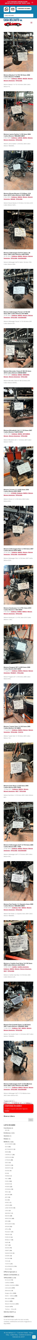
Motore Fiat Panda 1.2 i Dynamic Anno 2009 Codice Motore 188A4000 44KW (18, 905)
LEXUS (7, 1210)
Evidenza (14, 78)
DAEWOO (7, 1165)
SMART (7, 1250)
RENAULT (7, 1240)
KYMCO (7, 1202)
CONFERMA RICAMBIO (23, 8)
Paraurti (7, 1306)
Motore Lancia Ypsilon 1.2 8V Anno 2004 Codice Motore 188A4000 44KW (17, 135)
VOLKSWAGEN (22, 258)
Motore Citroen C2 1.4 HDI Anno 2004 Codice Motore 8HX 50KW (16, 490)
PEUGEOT (13, 673)
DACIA (7, 1162)
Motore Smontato (9, 80)
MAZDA (25, 78)
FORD (6, 1181)
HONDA (19, 611)
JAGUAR (7, 1194)
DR (6, 1173)
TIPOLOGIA (18, 80)
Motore (30, 78)
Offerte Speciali (9, 1272)
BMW (6, 1152)
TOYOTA (20, 732)
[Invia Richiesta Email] (13, 9)
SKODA (7, 1248)
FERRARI (7, 1176)
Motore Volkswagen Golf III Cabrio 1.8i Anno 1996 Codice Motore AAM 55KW (17, 253)
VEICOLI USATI (9, 1312)
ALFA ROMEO (9, 1144)
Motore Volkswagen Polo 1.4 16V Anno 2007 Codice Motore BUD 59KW (18, 549)
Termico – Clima (9, 1309)
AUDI (6, 1146)
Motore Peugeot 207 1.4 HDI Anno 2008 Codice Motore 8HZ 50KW (17, 668)
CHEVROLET (8, 1154)
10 (18, 1103)
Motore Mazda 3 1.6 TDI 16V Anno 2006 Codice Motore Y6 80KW (17, 76)
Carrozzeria (8, 1288)
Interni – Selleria (9, 1296)
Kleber (6, 1139)
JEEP (6, 1197)
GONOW (7, 1184)
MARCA (20, 78)
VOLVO (7, 1269)
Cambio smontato (23, 967)
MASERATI (8, 1213)
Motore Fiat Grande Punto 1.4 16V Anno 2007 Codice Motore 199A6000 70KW (17, 1025)
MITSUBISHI (26, 434)
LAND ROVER (9, 1208)
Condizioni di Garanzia (25, 1335)
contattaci (6, 1321)
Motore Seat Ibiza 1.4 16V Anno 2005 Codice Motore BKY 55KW (16, 786)
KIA (6, 1200)
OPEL (6, 1229)
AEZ (6, 1130)
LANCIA (20, 138)
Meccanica (8, 1298)
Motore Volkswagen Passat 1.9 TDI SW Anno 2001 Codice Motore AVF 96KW (17, 312)
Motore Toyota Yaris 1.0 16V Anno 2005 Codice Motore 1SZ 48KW (17, 727)
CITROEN (13, 493)
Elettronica (8, 1290)
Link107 (22, 1337)
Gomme (6, 1136)
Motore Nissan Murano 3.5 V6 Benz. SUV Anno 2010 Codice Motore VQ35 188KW (17, 194)
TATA (6, 1261)
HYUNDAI (7, 1189)
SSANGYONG (8, 1253)
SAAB (6, 1242)
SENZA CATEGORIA (10, 1275)
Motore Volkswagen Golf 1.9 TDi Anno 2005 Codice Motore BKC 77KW (18, 845)
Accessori (7, 1280)
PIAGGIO (7, 1234)
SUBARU (7, 1256)
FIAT (19, 907)
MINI (6, 1221)
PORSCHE (7, 1237)
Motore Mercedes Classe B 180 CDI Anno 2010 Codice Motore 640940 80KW (17, 372)
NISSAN (13, 199)
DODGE (7, 1170)
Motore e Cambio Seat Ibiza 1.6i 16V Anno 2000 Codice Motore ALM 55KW (18, 964)
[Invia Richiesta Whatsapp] (6, 9)
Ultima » (28, 1103)
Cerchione (7, 1128)
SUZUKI (7, 1258)
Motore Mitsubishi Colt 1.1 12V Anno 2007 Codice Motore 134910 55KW (18, 431)
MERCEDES (26, 375)
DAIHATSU (8, 1168)
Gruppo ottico (9, 1293)
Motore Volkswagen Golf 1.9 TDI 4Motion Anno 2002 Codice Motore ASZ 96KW (18, 1084)
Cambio (14, 967)
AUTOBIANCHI (9, 1149)
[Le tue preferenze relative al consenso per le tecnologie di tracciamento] (34, 1337)
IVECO (6, 1192)
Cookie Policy (14, 1335)
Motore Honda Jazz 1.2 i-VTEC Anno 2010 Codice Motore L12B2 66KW (17, 609)
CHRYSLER (8, 1157)
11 (20, 1103)
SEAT (17, 791)
